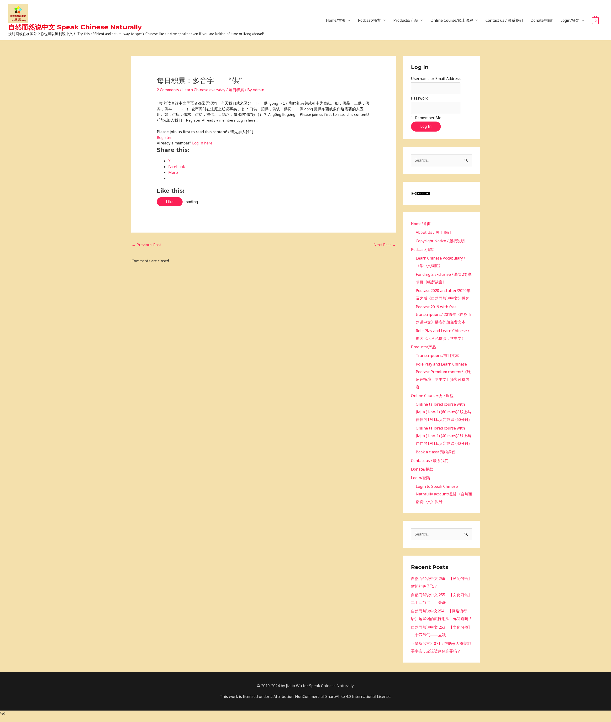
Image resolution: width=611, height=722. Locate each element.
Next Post (385, 244)
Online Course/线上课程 (452, 20)
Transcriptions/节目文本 (437, 355)
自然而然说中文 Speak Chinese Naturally (75, 27)
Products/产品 (405, 20)
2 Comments (168, 89)
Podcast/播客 (369, 20)
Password (419, 98)
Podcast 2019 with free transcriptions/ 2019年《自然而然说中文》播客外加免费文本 (443, 314)
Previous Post (146, 244)
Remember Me (428, 117)
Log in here (202, 143)
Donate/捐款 (542, 20)
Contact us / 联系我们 (504, 20)
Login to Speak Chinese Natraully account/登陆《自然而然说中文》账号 (444, 494)
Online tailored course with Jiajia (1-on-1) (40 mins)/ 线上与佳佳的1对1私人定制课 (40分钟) (443, 435)
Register (164, 137)
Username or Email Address (436, 78)
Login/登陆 (569, 20)
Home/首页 (336, 20)
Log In (426, 126)
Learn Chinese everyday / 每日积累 (213, 89)
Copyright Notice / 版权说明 (440, 241)
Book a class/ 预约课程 (435, 452)
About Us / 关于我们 (433, 232)
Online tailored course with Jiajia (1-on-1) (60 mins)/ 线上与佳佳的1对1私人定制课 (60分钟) (443, 412)
